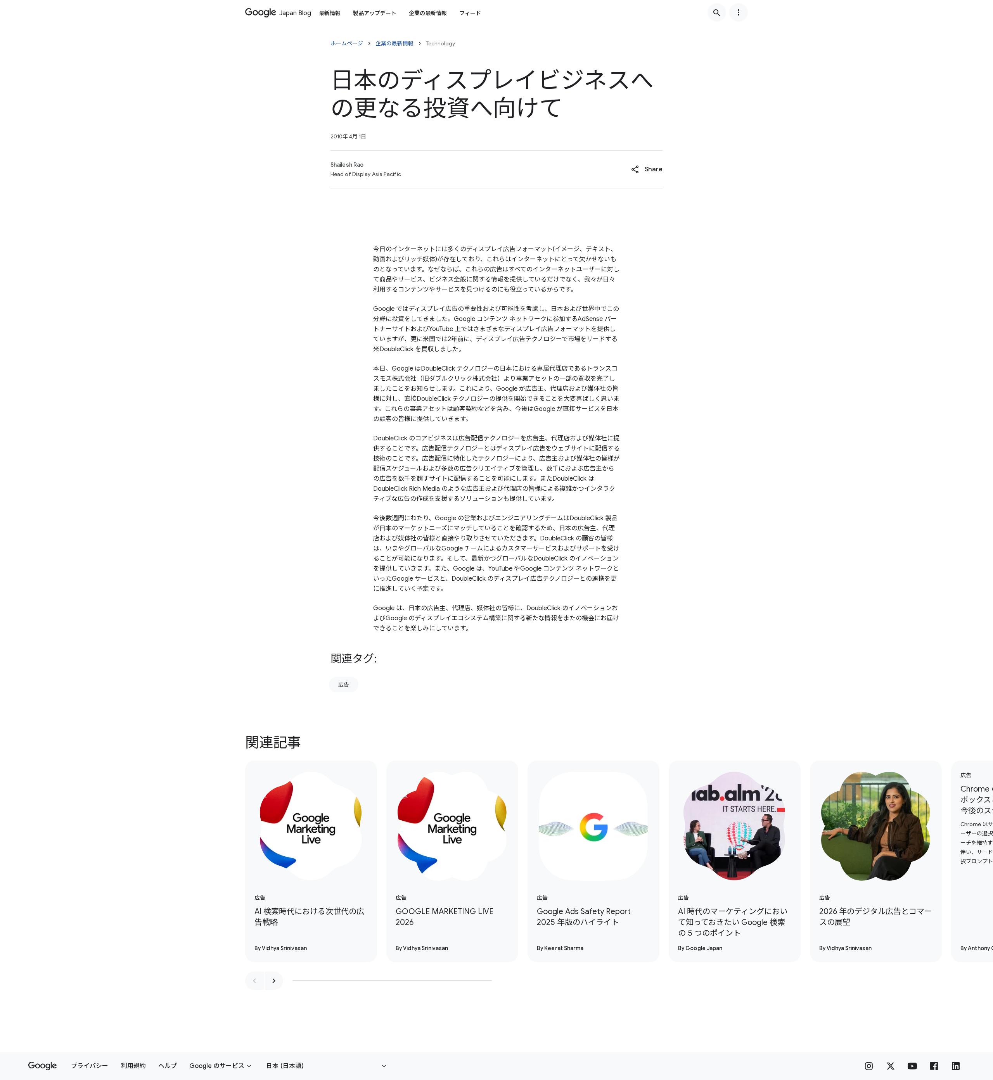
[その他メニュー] (738, 12)
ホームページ (346, 43)
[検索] (717, 12)
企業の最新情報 (428, 13)
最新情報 (330, 13)
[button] (647, 169)
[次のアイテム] (274, 980)
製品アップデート (374, 13)
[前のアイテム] (254, 980)
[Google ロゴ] (42, 1066)
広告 (343, 684)
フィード (470, 13)
